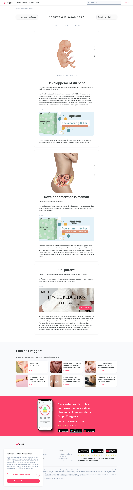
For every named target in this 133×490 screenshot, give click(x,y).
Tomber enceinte (22, 3)
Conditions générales (65, 454)
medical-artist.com (95, 44)
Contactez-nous (42, 454)
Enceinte (31, 3)
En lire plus (32, 370)
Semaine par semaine (27, 8)
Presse (39, 462)
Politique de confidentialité (63, 457)
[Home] (8, 3)
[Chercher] (89, 2)
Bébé (38, 3)
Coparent (77, 25)
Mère (66, 25)
